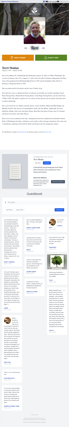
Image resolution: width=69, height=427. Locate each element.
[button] (57, 261)
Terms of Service (39, 419)
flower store (47, 132)
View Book (37, 163)
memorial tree (22, 132)
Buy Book (46, 163)
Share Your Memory (58, 181)
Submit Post (59, 210)
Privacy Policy (30, 419)
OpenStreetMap (36, 422)
